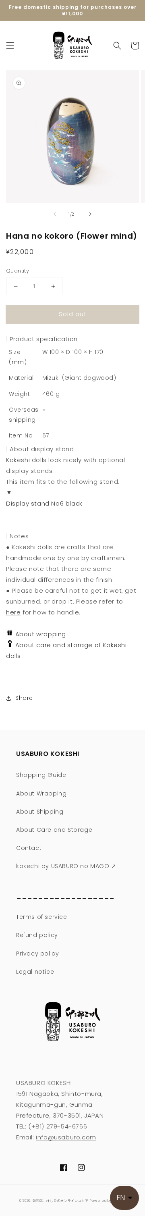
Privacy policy (37, 953)
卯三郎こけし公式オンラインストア (61, 1200)
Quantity (17, 271)
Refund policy (37, 935)
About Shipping (39, 812)
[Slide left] (55, 214)
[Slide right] (90, 214)
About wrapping (39, 634)
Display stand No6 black (44, 503)
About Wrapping (41, 793)
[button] (10, 45)
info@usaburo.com (66, 1137)
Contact (28, 848)
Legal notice (35, 972)
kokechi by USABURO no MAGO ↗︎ (66, 866)
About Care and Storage (54, 830)
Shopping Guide (41, 775)
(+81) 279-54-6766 (57, 1126)
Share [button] (24, 698)
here (13, 612)
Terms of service (41, 917)
